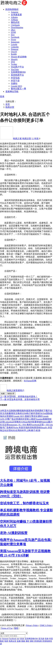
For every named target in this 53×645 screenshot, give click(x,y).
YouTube (15, 69)
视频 (23, 641)
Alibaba (14, 17)
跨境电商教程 (11, 9)
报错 (16, 628)
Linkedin (15, 47)
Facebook (15, 37)
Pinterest (14, 49)
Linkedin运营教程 (12, 422)
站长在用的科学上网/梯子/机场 (25, 430)
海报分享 (10, 394)
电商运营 (9, 107)
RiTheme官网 (30, 381)
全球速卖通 (16, 14)
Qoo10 (14, 52)
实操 (47, 639)
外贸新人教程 (28, 419)
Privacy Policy (32, 625)
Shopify (14, 59)
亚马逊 (41, 639)
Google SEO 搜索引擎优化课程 (27, 416)
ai (0, 639)
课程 (27, 641)
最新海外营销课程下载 (37, 410)
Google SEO (16, 86)
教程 (2, 641)
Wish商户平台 (17, 67)
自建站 (14, 83)
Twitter (14, 64)
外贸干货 (15, 80)
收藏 (3, 394)
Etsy (13, 35)
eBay (13, 30)
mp (18, 639)
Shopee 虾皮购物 (18, 57)
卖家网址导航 (11, 91)
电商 (6, 641)
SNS (13, 62)
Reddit (14, 54)
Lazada (14, 44)
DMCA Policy (46, 625)
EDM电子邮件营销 (31, 413)
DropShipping (17, 27)
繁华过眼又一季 (18, 89)
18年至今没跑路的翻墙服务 (13, 410)
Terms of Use (7, 628)
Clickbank (15, 25)
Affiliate (14, 20)
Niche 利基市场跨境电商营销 (26, 427)
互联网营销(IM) (18, 72)
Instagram (15, 42)
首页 (7, 104)
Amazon (14, 12)
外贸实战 (15, 78)
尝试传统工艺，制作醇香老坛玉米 (24, 503)
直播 (19, 641)
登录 (2, 96)
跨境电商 (38, 641)
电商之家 (17, 138)
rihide (22, 639)
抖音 (51, 639)
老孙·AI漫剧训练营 (13, 533)
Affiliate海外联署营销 (31, 422)
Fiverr (13, 39)
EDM (13, 32)
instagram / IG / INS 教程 (20, 425)
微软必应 (15, 22)
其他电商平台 (17, 75)
